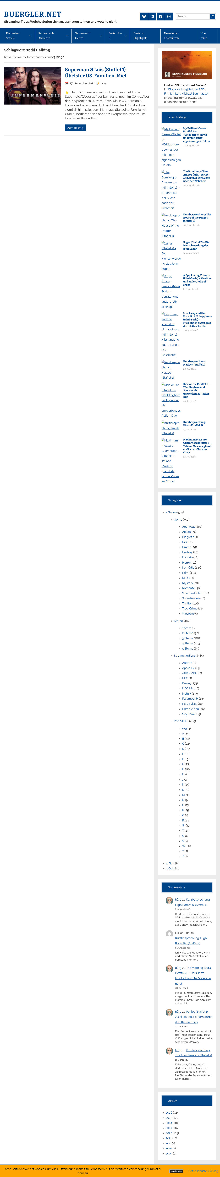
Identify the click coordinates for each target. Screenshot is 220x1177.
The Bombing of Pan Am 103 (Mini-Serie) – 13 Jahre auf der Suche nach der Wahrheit (196, 176)
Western (188, 613)
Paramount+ (190, 698)
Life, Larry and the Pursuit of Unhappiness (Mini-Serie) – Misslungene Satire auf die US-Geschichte (197, 320)
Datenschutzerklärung (203, 1171)
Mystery (187, 583)
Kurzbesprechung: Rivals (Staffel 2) (194, 424)
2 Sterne (187, 633)
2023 (169, 1128)
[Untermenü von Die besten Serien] (30, 36)
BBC (185, 678)
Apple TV (188, 668)
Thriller (187, 603)
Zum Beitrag (75, 127)
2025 (169, 1117)
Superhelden (191, 598)
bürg (178, 899)
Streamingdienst (185, 655)
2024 (169, 1123)
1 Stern (186, 628)
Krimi (185, 572)
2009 (169, 1153)
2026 (169, 1112)
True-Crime (189, 608)
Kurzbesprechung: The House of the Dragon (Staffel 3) (197, 218)
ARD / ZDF (189, 673)
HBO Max (188, 688)
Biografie (188, 537)
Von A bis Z (181, 721)
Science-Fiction (192, 593)
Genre (178, 519)
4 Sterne (187, 643)
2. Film (170, 863)
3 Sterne (187, 638)
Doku (185, 542)
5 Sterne (187, 648)
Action (186, 531)
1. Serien (171, 512)
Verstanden (176, 1171)
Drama (186, 547)
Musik (186, 578)
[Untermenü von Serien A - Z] (126, 36)
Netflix (186, 693)
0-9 (184, 728)
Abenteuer (189, 526)
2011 (168, 1143)
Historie (187, 557)
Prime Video (190, 709)
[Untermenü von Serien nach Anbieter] (67, 36)
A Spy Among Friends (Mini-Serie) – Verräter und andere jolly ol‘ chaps (197, 280)
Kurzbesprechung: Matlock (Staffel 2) (194, 363)
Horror (186, 562)
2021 (169, 1138)
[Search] (212, 16)
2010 (169, 1148)
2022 (169, 1133)
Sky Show (188, 714)
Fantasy (187, 552)
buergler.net (33, 14)
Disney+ (187, 683)
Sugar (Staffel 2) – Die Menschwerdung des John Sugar (196, 245)
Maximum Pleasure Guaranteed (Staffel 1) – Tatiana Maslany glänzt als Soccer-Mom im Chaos (197, 446)
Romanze (188, 588)
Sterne (178, 621)
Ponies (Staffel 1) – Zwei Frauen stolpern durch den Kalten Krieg (193, 1017)
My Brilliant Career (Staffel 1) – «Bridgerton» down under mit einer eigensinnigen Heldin (196, 135)
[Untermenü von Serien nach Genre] (101, 36)
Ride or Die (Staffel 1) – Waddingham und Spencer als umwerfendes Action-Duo (197, 391)
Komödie (188, 567)
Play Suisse (189, 703)
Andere (187, 662)
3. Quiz (170, 868)
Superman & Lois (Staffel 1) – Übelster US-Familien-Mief (97, 73)
